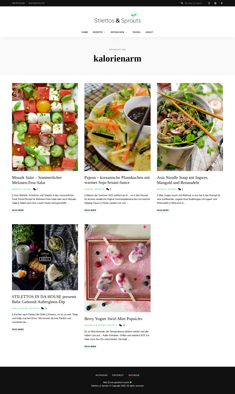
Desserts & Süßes (95, 325)
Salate (27, 189)
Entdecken (117, 32)
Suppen (172, 189)
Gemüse (88, 189)
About (149, 32)
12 (45, 308)
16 (123, 325)
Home (85, 32)
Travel (136, 32)
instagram (209, 3)
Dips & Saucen (20, 308)
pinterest (215, 3)
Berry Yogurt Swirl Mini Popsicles (113, 318)
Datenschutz (37, 3)
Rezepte (98, 32)
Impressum (18, 3)
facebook (222, 3)
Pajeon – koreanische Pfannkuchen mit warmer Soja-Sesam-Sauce (117, 180)
